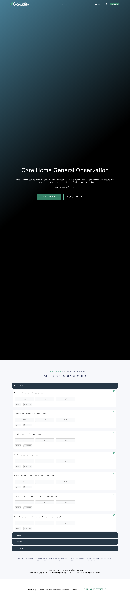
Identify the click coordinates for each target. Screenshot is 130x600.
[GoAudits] (19, 4)
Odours (18, 535)
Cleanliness (19, 542)
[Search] (107, 4)
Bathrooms (19, 548)
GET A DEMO (114, 4)
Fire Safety (19, 386)
